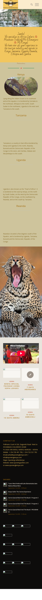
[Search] (30, 4)
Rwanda (21, 206)
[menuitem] (30, 4)
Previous (2, 18)
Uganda (21, 160)
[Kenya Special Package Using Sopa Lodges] (11, 373)
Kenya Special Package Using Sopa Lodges (12, 386)
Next (40, 18)
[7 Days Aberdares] (30, 374)
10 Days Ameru (12, 418)
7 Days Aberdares (30, 388)
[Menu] (36, 4)
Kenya (21, 74)
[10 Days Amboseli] (30, 403)
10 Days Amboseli (30, 415)
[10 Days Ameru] (11, 405)
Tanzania (21, 115)
